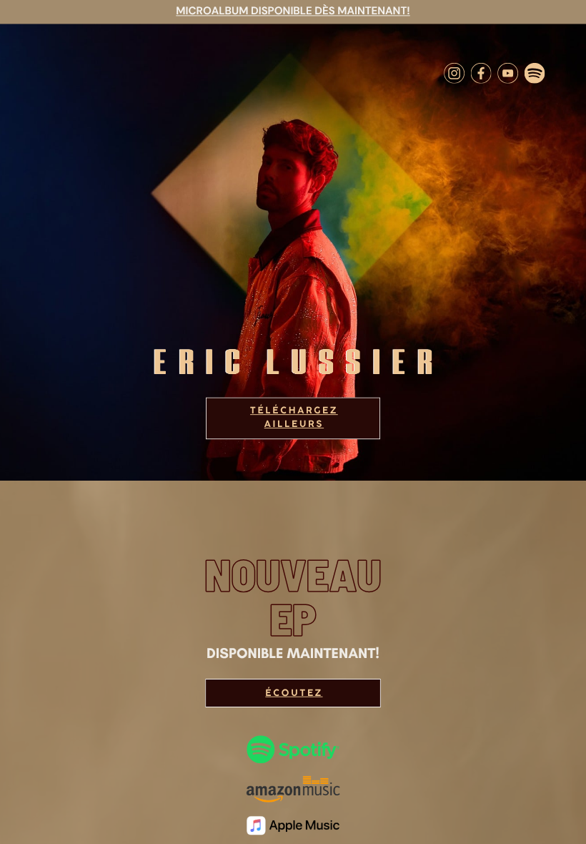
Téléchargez (294, 411)
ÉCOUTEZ (293, 693)
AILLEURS (294, 425)
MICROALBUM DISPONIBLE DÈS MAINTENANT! (292, 11)
